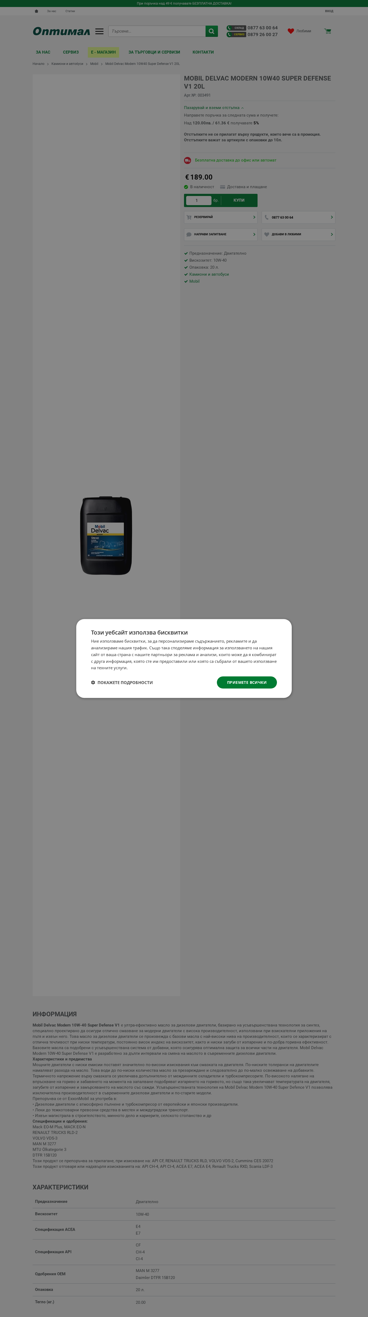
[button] (122, 682)
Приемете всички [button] (247, 682)
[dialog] (184, 658)
